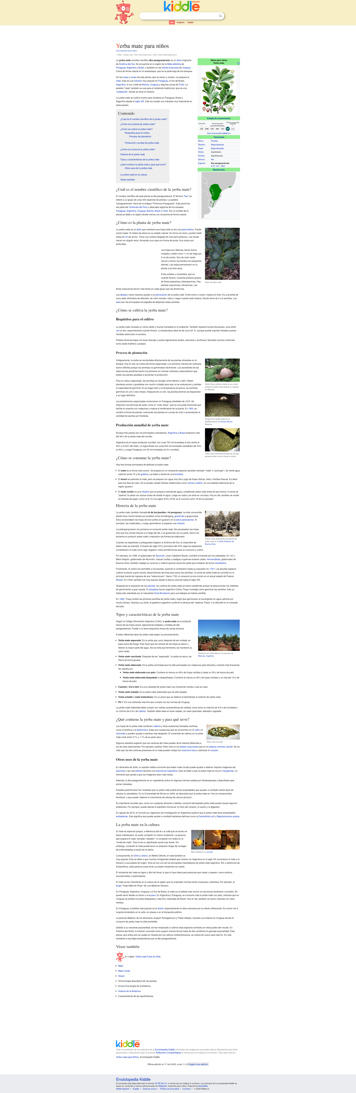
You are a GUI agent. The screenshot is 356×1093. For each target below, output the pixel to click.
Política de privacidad (169, 1088)
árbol (179, 60)
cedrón (199, 482)
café (197, 729)
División (201, 144)
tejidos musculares (189, 746)
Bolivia (145, 84)
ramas (134, 77)
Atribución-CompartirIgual (168, 1052)
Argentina (131, 67)
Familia (201, 155)
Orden (201, 151)
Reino (200, 140)
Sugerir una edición (198, 1064)
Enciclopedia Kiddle (165, 1049)
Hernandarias (213, 559)
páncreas (120, 770)
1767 (212, 568)
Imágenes (181, 22)
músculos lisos (188, 750)
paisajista (153, 589)
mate (118, 80)
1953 (190, 408)
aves (118, 302)
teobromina (142, 729)
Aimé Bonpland (161, 593)
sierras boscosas (170, 67)
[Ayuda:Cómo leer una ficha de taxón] (238, 63)
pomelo (210, 851)
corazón (214, 750)
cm (126, 236)
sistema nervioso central (221, 746)
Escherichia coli (206, 816)
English (190, 22)
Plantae (214, 140)
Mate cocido (124, 970)
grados (144, 474)
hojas (125, 77)
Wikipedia (162, 1086)
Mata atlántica (174, 64)
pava (153, 895)
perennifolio (187, 229)
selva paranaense (185, 519)
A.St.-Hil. (215, 165)
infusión (138, 80)
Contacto (187, 1088)
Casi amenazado (214, 133)
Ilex (212, 159)
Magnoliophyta (217, 144)
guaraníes (179, 516)
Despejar (214, 16)
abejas (123, 294)
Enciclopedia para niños (126, 50)
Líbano (144, 855)
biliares (139, 770)
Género (201, 159)
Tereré (121, 976)
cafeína (142, 711)
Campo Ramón (226, 421)
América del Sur (127, 64)
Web (172, 22)
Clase (200, 148)
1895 (121, 598)
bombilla (179, 474)
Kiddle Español (122, 1088)
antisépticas (122, 816)
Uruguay (186, 67)
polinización (161, 294)
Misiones (201, 655)
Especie (201, 163)
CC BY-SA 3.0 (161, 1083)
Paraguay (120, 67)
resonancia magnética (166, 770)
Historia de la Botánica (129, 991)
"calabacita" (122, 91)
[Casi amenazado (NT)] (219, 125)
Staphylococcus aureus (227, 816)
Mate (120, 965)
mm (118, 330)
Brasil (141, 67)
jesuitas (151, 585)
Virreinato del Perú (138, 207)
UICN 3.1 (226, 133)
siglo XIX (139, 101)
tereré (160, 908)
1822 (222, 165)
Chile (181, 84)
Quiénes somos (150, 1088)
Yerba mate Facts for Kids (147, 956)
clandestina (220, 563)
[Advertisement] (178, 33)
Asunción (160, 555)
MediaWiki (203, 1086)
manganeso (228, 770)
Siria (136, 855)
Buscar (220, 16)
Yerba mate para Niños (127, 1057)
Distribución (219, 169)
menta (190, 482)
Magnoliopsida (217, 148)
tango (119, 885)
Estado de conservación (219, 118)
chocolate (121, 733)
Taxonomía (219, 137)
